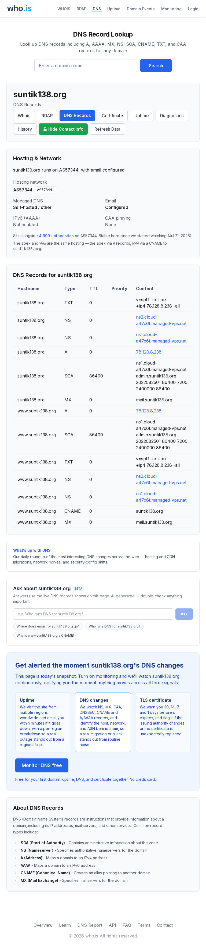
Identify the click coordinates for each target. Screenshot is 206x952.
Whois (24, 115)
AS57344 (44, 190)
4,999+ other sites (56, 235)
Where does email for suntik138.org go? (48, 626)
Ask (184, 614)
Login (193, 8)
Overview (43, 925)
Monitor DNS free (42, 765)
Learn (65, 925)
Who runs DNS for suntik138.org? (114, 626)
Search (156, 65)
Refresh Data (107, 129)
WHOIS (63, 8)
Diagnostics (171, 115)
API (112, 925)
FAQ (127, 925)
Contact (165, 925)
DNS (97, 8)
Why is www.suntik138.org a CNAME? (46, 635)
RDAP (81, 8)
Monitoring (171, 8)
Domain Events (141, 8)
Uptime (113, 8)
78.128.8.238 (148, 352)
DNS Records (77, 115)
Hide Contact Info (65, 129)
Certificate (112, 115)
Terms (144, 925)
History (25, 129)
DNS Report (89, 925)
